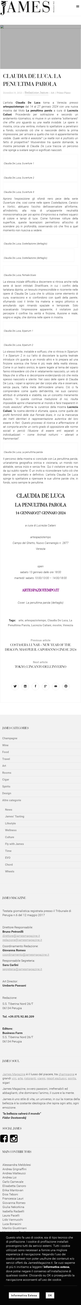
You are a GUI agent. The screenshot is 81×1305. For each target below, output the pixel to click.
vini (14, 1078)
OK (50, 1295)
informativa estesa (56, 1267)
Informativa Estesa (24, 1295)
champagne (66, 1074)
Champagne (9, 738)
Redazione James (36, 92)
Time (8, 851)
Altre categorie (11, 800)
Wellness (11, 830)
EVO (7, 857)
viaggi (41, 1078)
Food (5, 752)
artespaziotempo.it (40, 590)
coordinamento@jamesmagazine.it (25, 954)
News (8, 809)
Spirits (6, 786)
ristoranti (30, 1078)
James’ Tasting (14, 816)
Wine (5, 745)
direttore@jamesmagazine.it (21, 936)
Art (52, 92)
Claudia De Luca (57, 620)
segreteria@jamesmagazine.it (22, 969)
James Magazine (13, 1074)
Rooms (6, 772)
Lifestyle (10, 823)
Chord (9, 864)
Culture (9, 837)
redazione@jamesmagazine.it (22, 940)
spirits (72, 1078)
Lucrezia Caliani (41, 625)
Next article (40, 665)
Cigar (5, 779)
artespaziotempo (35, 620)
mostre (57, 625)
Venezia (68, 625)
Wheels (9, 871)
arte (20, 620)
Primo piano (63, 92)
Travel (6, 759)
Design (6, 793)
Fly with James (14, 844)
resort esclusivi (56, 1078)
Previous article (40, 645)
